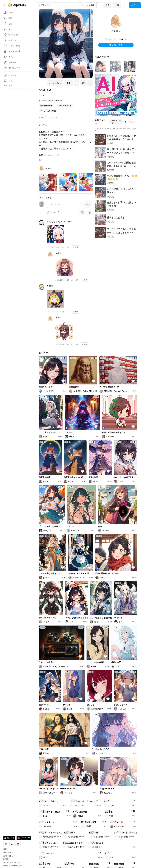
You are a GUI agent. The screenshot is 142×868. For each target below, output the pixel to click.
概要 (5, 849)
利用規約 (6, 859)
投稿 (117, 5)
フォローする (116, 45)
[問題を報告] (68, 247)
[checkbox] (48, 212)
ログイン (135, 5)
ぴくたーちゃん (9, 852)
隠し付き (53, 212)
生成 (107, 5)
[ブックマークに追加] (76, 83)
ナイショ (53, 117)
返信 (76, 247)
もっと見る (129, 121)
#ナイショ (43, 125)
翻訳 (40, 160)
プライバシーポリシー (11, 862)
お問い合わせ (8, 856)
